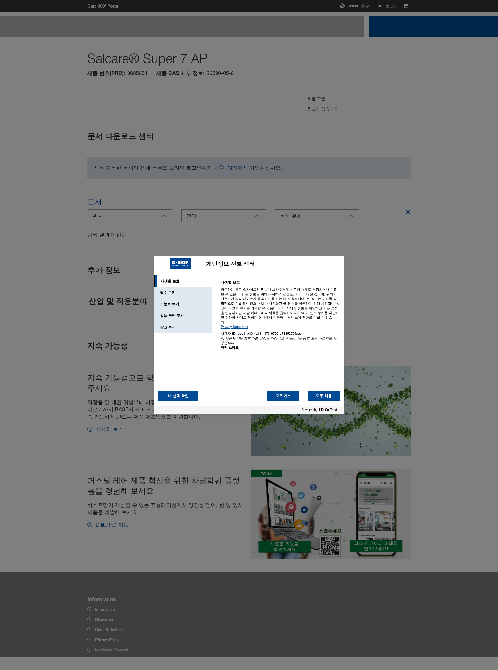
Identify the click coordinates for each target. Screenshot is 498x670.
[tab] (183, 281)
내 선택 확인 (178, 395)
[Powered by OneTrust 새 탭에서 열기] (321, 411)
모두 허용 (324, 395)
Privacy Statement (234, 327)
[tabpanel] (280, 318)
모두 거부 (283, 395)
